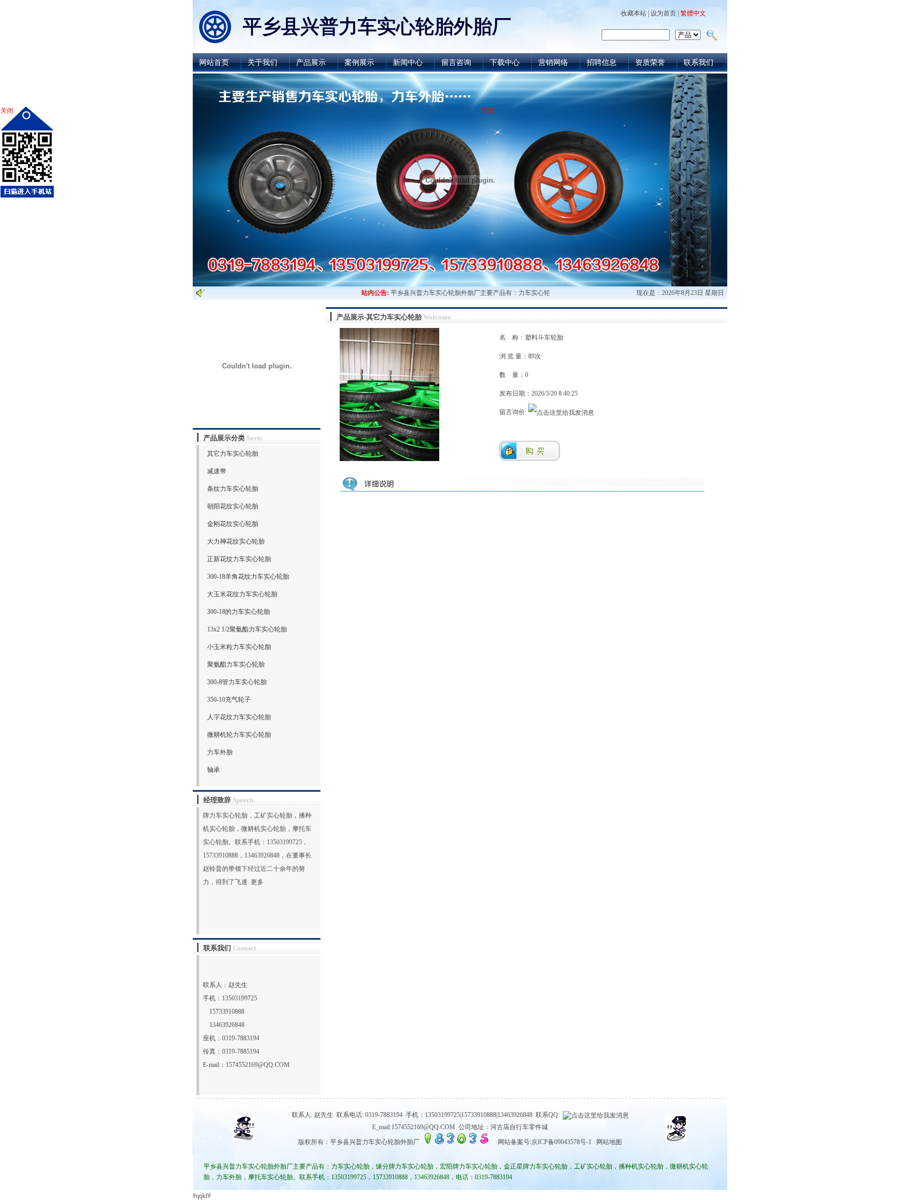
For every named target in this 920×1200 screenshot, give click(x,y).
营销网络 (553, 63)
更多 (257, 868)
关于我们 (262, 63)
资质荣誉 (650, 63)
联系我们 (698, 63)
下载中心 (505, 63)
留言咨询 (456, 63)
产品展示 (311, 63)
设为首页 (663, 13)
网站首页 (214, 63)
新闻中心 (408, 63)
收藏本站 (633, 13)
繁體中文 (693, 13)
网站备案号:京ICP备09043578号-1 (545, 1142)
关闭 (7, 110)
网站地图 (609, 1142)
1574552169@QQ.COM (258, 1065)
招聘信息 (602, 63)
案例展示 (359, 63)
